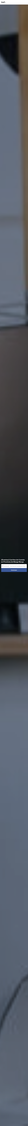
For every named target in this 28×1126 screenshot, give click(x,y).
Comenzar (14, 570)
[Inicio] (3, 2)
